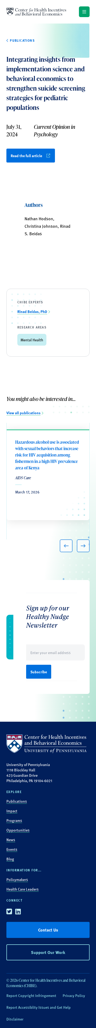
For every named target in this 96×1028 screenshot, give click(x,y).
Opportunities (18, 830)
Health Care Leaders (22, 889)
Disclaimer (14, 1019)
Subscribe (38, 671)
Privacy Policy (74, 995)
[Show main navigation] (84, 11)
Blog (10, 858)
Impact (11, 810)
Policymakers (17, 879)
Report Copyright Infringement (31, 995)
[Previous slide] (66, 545)
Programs (14, 820)
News (10, 839)
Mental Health (32, 339)
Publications (16, 801)
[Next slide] (83, 545)
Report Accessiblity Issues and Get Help (38, 1007)
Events (11, 849)
